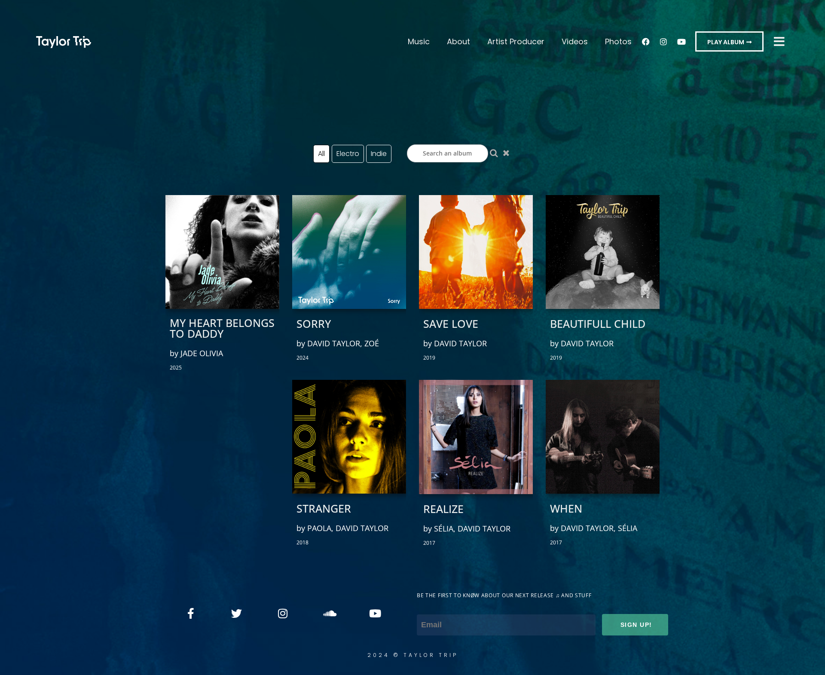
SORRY (313, 323)
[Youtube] (681, 41)
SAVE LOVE (450, 323)
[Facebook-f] (190, 613)
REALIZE (443, 509)
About (458, 41)
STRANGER (323, 508)
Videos (575, 41)
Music (419, 41)
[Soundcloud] (328, 613)
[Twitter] (236, 613)
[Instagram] (663, 41)
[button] (729, 41)
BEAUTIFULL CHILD (597, 323)
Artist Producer (515, 41)
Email (427, 607)
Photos (618, 41)
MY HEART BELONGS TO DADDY (222, 328)
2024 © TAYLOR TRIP (412, 655)
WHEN (566, 508)
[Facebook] (646, 41)
